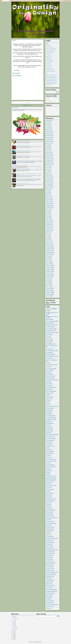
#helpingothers (49, 548)
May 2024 (48, 171)
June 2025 (48, 146)
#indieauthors (48, 581)
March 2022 (48, 218)
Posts (48, 98)
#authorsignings (49, 536)
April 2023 (48, 195)
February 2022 (49, 220)
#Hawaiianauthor (49, 568)
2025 (13, 629)
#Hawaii (47, 463)
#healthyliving (49, 546)
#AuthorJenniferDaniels (51, 350)
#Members (48, 470)
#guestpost (48, 496)
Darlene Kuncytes (49, 60)
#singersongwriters (50, 510)
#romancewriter (49, 378)
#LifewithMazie (49, 408)
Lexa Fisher (48, 54)
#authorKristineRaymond (51, 379)
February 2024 (49, 177)
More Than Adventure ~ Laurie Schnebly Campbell (19, 165)
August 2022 (48, 209)
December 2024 (49, 158)
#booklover (48, 487)
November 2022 (49, 205)
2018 (13, 639)
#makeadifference (49, 551)
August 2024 (48, 165)
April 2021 (48, 239)
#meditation (48, 383)
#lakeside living (49, 606)
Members (48, 44)
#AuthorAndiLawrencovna (51, 356)
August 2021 (48, 231)
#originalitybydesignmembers (51, 360)
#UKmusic (48, 400)
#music (47, 395)
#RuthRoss (48, 413)
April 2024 (48, 173)
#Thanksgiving (49, 531)
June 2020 (48, 258)
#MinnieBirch (48, 410)
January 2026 (49, 133)
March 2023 (48, 197)
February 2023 (49, 199)
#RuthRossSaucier (49, 343)
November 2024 (49, 160)
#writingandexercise (50, 563)
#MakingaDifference (50, 574)
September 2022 (49, 207)
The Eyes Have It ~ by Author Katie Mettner (23, 150)
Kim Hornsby (48, 63)
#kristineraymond (49, 354)
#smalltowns (48, 595)
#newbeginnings (49, 423)
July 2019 (48, 279)
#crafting (48, 338)
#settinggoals (49, 557)
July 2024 (48, 167)
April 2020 (48, 262)
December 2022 (49, 203)
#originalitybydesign (50, 308)
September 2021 (49, 230)
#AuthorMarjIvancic (50, 328)
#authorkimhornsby (50, 415)
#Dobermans (48, 352)
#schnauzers (48, 508)
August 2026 (48, 120)
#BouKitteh (48, 457)
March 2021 (48, 241)
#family (47, 404)
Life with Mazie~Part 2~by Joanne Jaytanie (23, 183)
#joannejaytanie (49, 326)
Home (27, 102)
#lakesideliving (49, 393)
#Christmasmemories (50, 523)
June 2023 (48, 192)
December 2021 (49, 224)
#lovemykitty (48, 587)
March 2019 (48, 286)
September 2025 (49, 141)
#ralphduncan (49, 453)
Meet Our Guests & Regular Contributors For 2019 (51, 80)
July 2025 (48, 145)
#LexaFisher (48, 319)
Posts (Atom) (30, 105)
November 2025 (49, 137)
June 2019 (48, 280)
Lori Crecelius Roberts (50, 71)
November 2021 (49, 226)
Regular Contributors (50, 75)
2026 (13, 616)
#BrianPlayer (49, 430)
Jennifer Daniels (49, 56)
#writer (47, 455)
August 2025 (48, 143)
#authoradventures (50, 438)
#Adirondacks (48, 514)
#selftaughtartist (49, 593)
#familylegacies (49, 493)
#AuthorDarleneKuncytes (51, 332)
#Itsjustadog (48, 348)
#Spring (47, 474)
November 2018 (49, 294)
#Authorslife (48, 429)
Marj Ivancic (48, 58)
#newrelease (48, 555)
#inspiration (48, 583)
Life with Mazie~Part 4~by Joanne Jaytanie (23, 155)
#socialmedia (48, 597)
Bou (47, 73)
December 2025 (49, 135)
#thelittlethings (49, 600)
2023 (13, 632)
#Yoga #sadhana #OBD (50, 480)
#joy (47, 447)
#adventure (48, 578)
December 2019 (49, 269)
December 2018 (49, 292)
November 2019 (49, 271)
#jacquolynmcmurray (50, 498)
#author (47, 372)
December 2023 (49, 180)
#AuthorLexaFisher (50, 387)
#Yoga (47, 362)
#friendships (48, 442)
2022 (13, 633)
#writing (47, 366)
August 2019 (48, 277)
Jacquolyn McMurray (50, 50)
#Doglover (48, 342)
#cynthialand (48, 340)
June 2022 (48, 213)
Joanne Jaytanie (49, 46)
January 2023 (49, 201)
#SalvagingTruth (49, 576)
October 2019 (48, 273)
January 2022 (49, 222)
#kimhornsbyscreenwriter (51, 549)
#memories (48, 421)
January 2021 (48, 245)
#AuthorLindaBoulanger (51, 364)
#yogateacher (48, 396)
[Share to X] (16, 70)
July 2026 (48, 122)
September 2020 (49, 252)
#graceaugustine (49, 446)
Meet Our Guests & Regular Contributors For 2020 (51, 77)
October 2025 (49, 139)
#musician (48, 502)
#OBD (47, 310)
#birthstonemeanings (50, 391)
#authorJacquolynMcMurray (52, 345)
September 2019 (49, 275)
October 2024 (49, 162)
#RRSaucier (48, 398)
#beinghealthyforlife (50, 485)
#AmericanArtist (49, 515)
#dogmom (48, 381)
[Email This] (14, 70)
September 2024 (49, 163)
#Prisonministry (49, 529)
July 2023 (48, 190)
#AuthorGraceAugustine (51, 321)
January (14, 628)
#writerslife (48, 358)
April (14, 624)
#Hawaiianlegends (49, 464)
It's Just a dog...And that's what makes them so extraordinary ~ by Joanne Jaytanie (29, 160)
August (14, 617)
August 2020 (48, 254)
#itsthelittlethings (49, 585)
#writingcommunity (49, 330)
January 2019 (48, 290)
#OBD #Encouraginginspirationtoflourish (52, 316)
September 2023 (49, 186)
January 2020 (49, 267)
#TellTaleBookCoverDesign (51, 434)
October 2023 (49, 184)
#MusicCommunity (49, 527)
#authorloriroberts (50, 417)
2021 (13, 635)
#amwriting (48, 334)
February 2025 (49, 154)
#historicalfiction (49, 376)
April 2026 (48, 128)
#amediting (48, 534)
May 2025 (48, 148)
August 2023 (48, 188)
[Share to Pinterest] (18, 70)
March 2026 (48, 129)
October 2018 (48, 296)
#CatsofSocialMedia (50, 459)
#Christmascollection (50, 461)
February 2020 (49, 265)
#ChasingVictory (49, 521)
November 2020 (49, 248)
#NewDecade (48, 412)
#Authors (48, 519)
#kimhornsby (48, 449)
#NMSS (47, 472)
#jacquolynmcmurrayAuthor (51, 406)
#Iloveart (48, 468)
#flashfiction (48, 544)
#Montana (48, 525)
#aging (47, 532)
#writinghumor (49, 602)
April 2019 (48, 284)
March (14, 625)
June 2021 (48, 235)
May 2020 (48, 260)
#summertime (48, 427)
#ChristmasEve (49, 566)
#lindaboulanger (49, 451)
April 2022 (48, 216)
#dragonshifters (49, 580)
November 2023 (49, 182)
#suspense (48, 598)
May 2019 (48, 282)
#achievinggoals (49, 481)
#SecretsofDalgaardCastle (51, 604)
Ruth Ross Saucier (49, 52)
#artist (47, 336)
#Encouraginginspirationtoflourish (52, 313)
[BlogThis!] (15, 70)
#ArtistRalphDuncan (50, 368)
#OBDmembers (49, 323)
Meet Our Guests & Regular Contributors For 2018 (51, 83)
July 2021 (48, 233)
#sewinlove (48, 608)
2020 (13, 636)
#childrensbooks (49, 489)
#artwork (48, 483)
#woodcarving (48, 512)
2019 (13, 637)
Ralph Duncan (49, 65)
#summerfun (48, 385)
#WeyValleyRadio (49, 436)
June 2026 (48, 124)
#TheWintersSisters (50, 476)
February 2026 (49, 131)
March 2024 (48, 175)
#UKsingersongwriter (50, 478)
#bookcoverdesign (49, 440)
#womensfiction (49, 561)
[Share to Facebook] (17, 70)
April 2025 (48, 150)
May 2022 (48, 214)
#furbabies (48, 444)
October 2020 (49, 250)
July (14, 620)
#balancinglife (49, 540)
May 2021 (48, 237)
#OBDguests (48, 389)
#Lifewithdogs (48, 370)
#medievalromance (49, 553)
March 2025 (48, 152)
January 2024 (49, 179)
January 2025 (49, 156)
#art (47, 402)
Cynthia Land (48, 67)
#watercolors (49, 559)
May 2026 (48, 126)
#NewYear (48, 432)
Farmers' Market (15, 107)
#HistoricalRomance (50, 466)
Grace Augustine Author (51, 48)
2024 (13, 631)
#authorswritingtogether (51, 538)
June (14, 621)
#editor (47, 491)
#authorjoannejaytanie (50, 325)
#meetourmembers (49, 500)
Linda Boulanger (49, 61)
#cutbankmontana (49, 542)
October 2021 (48, 228)
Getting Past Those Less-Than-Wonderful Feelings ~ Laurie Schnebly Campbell (28, 178)
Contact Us (48, 85)
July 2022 (48, 211)
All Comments (50, 100)
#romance (48, 504)
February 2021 (49, 243)
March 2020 (48, 263)
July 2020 (48, 256)
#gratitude (48, 495)
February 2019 (49, 288)
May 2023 (48, 194)
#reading (47, 425)
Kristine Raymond (49, 69)
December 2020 (49, 246)
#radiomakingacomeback (51, 591)
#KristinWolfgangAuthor (51, 572)
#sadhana (48, 506)
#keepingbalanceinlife (50, 419)
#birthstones (48, 374)
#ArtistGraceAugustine (50, 517)
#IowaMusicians (49, 570)
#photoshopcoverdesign (50, 589)
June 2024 (48, 169)
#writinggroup (49, 564)
